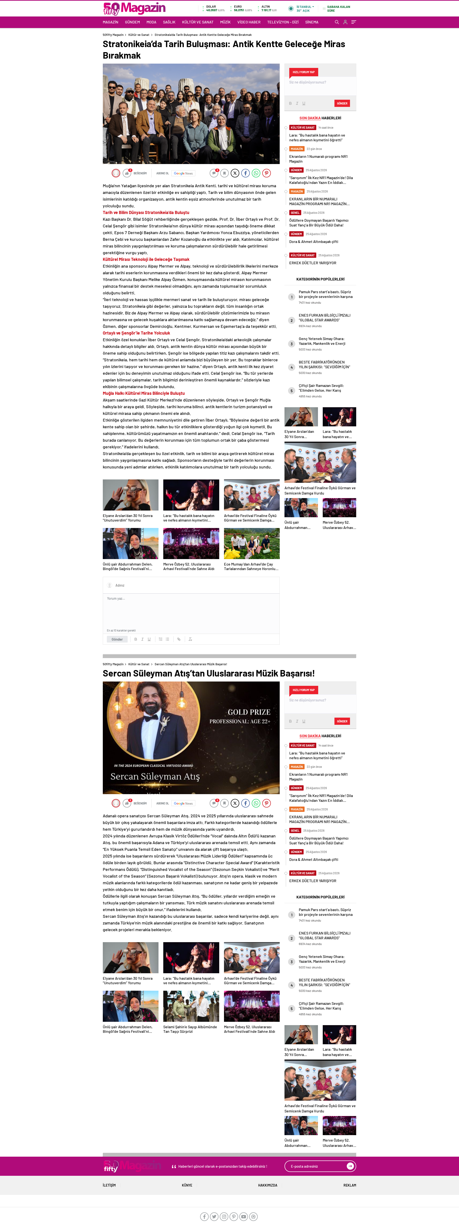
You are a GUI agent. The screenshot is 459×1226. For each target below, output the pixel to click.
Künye (187, 1185)
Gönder (117, 639)
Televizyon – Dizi (283, 22)
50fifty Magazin (113, 35)
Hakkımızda (267, 1185)
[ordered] (160, 639)
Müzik (225, 22)
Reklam (350, 1185)
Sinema (311, 22)
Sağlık (169, 22)
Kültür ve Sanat (197, 22)
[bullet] (167, 639)
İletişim (109, 1185)
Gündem (132, 22)
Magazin (110, 22)
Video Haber (249, 22)
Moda (151, 22)
